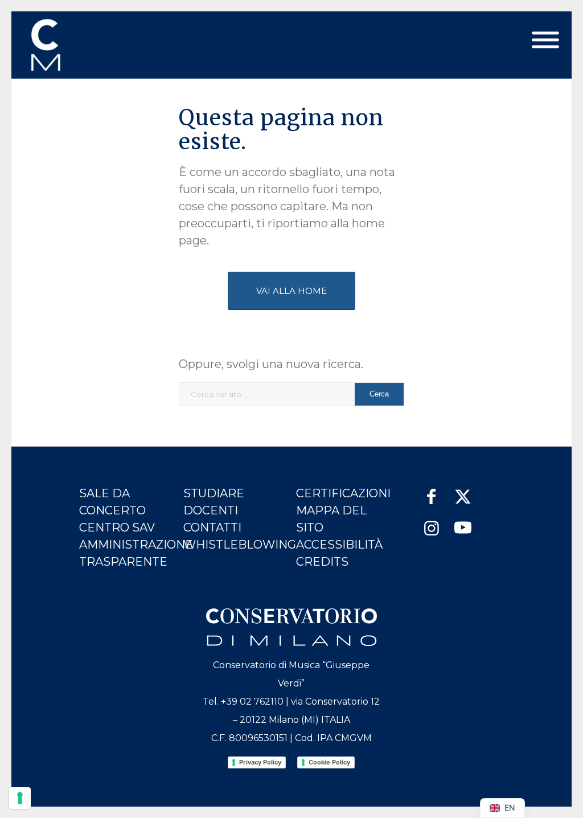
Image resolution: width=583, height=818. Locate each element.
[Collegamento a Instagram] (431, 522)
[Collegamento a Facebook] (431, 490)
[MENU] (545, 40)
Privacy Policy (260, 762)
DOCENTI (210, 510)
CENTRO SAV (117, 527)
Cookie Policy (329, 762)
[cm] (96, 45)
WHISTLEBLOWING (239, 544)
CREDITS (322, 561)
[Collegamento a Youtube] (462, 522)
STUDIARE (213, 493)
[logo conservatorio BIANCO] (291, 627)
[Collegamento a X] (462, 490)
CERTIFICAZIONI (343, 493)
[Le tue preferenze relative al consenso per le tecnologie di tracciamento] (20, 798)
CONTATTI (212, 527)
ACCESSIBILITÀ (339, 544)
